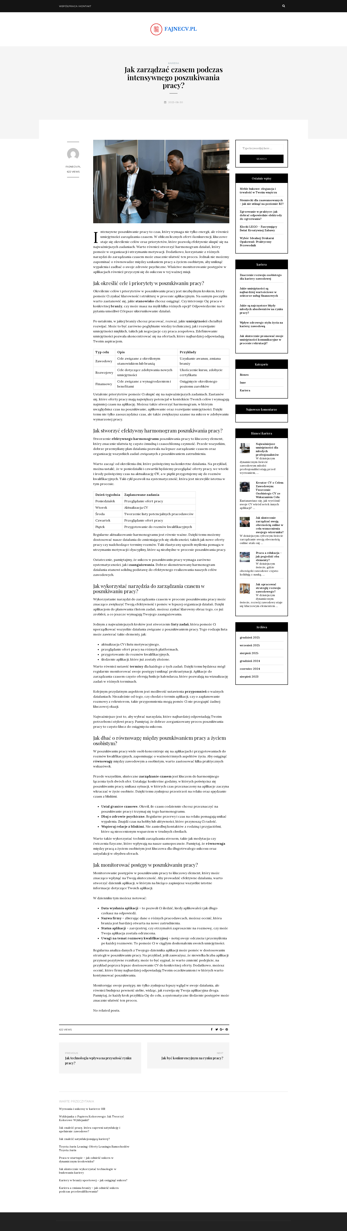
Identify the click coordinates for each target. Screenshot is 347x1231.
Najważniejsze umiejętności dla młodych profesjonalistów (267, 449)
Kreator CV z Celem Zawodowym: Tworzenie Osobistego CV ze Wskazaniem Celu (269, 490)
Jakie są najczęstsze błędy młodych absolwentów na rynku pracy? (261, 309)
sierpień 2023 (249, 676)
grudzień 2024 (250, 661)
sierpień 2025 (249, 653)
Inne (243, 382)
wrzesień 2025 (250, 645)
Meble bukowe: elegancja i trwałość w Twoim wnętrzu (258, 190)
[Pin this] (226, 1029)
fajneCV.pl (73, 166)
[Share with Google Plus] (221, 1029)
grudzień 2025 (250, 637)
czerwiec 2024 (250, 669)
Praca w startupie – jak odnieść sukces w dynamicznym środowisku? (86, 1159)
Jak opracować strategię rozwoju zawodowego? (268, 588)
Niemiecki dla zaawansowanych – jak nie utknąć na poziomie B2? (262, 202)
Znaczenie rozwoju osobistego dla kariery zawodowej (261, 276)
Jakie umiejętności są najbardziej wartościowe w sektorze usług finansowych (259, 292)
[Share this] (211, 1029)
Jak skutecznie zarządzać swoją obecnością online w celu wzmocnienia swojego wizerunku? (270, 525)
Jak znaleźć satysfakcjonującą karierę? (84, 1139)
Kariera (173, 63)
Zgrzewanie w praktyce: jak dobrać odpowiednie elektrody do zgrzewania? (261, 215)
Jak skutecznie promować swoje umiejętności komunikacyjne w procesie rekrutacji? (261, 339)
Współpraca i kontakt (75, 6)
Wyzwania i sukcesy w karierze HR (82, 1109)
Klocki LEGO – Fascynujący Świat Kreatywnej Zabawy (258, 228)
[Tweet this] (216, 1029)
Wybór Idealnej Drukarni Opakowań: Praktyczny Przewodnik (257, 241)
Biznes (244, 375)
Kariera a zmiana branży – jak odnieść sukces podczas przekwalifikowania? (89, 1189)
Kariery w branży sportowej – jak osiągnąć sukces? (93, 1180)
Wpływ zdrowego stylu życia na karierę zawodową (261, 324)
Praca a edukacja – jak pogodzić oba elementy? (269, 556)
